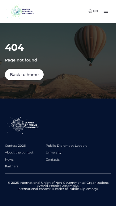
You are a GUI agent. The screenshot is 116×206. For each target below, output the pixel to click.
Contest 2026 (15, 146)
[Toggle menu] (107, 11)
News (9, 160)
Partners (11, 166)
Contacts (53, 160)
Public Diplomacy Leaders (66, 146)
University (53, 152)
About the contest (19, 152)
